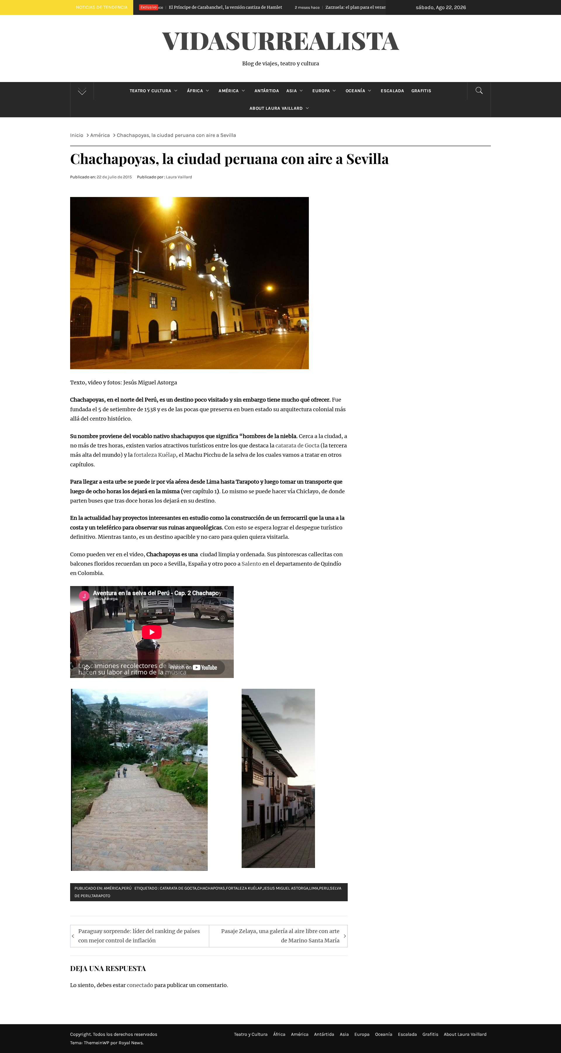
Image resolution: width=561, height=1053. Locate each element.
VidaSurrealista (280, 39)
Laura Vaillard (179, 177)
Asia (291, 90)
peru (324, 888)
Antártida (266, 90)
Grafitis (421, 90)
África (195, 90)
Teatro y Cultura (151, 90)
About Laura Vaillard (276, 108)
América (229, 90)
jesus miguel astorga (285, 888)
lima (313, 888)
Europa (321, 90)
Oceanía (355, 90)
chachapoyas (211, 888)
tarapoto (100, 895)
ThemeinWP (97, 1042)
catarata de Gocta (297, 445)
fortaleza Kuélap (155, 454)
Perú (126, 888)
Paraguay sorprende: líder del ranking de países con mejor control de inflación (139, 936)
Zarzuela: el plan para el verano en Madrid (294, 7)
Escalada (392, 90)
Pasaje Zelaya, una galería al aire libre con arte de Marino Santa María (280, 936)
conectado (140, 985)
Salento (251, 563)
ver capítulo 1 (200, 491)
